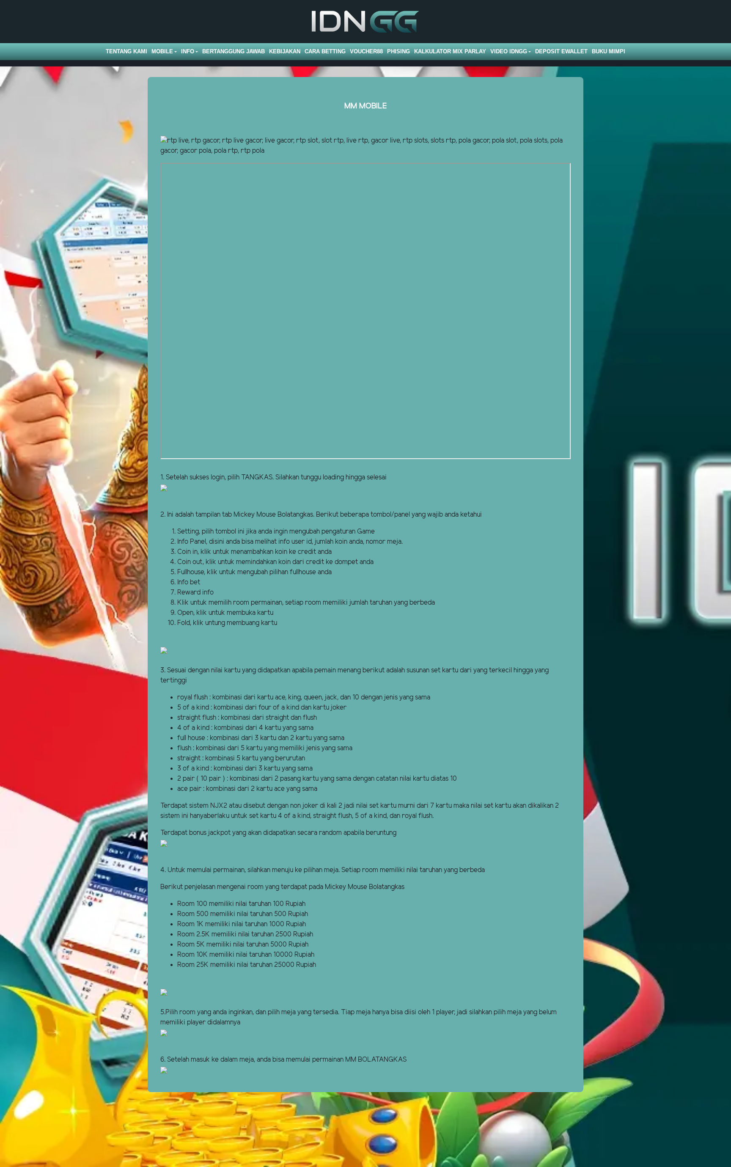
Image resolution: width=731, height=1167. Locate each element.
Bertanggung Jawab (233, 51)
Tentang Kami (126, 51)
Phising (398, 51)
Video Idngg (508, 51)
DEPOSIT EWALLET (561, 51)
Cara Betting (325, 51)
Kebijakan (284, 51)
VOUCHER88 (366, 51)
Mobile (162, 51)
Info (187, 51)
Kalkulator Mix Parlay (450, 51)
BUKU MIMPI (608, 51)
